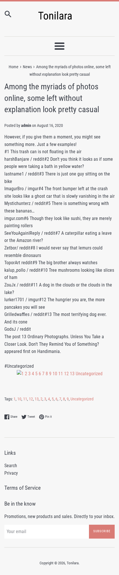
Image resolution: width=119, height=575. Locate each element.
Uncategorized (82, 399)
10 (19, 399)
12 (31, 399)
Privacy (11, 473)
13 (37, 399)
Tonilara (73, 563)
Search (10, 465)
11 (25, 399)
